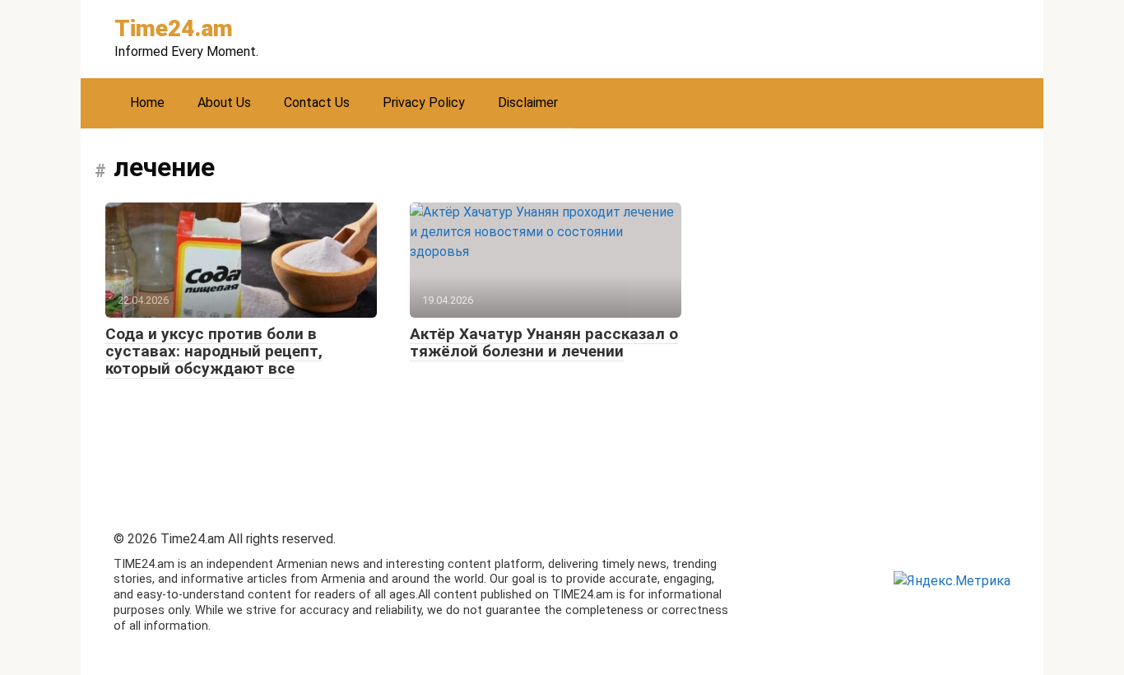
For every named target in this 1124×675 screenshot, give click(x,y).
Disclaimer (528, 102)
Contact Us (317, 102)
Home (147, 102)
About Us (224, 102)
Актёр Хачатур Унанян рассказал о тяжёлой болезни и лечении (544, 342)
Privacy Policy (424, 102)
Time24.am (173, 28)
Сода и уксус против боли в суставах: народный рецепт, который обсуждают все (214, 351)
